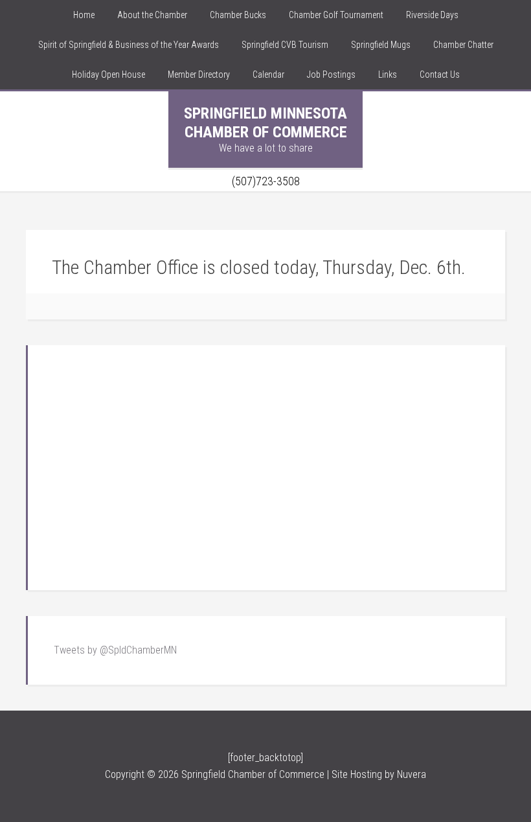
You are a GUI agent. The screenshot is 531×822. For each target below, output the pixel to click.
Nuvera (411, 774)
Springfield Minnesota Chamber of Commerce (265, 122)
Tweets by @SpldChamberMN (115, 650)
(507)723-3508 (266, 181)
